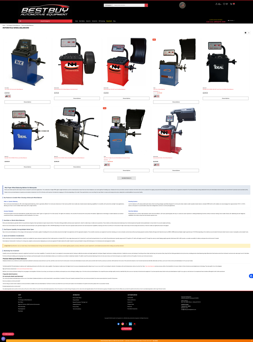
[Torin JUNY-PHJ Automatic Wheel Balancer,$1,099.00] (27, 62)
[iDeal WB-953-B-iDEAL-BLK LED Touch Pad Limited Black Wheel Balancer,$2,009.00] (225, 62)
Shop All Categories (45, 21)
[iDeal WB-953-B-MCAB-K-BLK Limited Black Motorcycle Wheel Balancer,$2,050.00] (77, 131)
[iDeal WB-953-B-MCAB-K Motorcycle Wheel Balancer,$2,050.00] (27, 131)
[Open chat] (3, 339)
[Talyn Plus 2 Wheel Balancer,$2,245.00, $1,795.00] (176, 62)
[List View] (248, 32)
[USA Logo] (182, 5)
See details (155, 340)
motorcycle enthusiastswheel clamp (24, 268)
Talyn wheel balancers (150, 266)
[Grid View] (245, 32)
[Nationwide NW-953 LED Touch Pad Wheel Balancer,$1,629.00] (126, 62)
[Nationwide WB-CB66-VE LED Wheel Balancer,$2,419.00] (176, 131)
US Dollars (231, 20)
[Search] (146, 5)
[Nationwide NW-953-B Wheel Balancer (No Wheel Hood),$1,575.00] (77, 62)
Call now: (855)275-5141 (215, 22)
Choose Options (27, 102)
